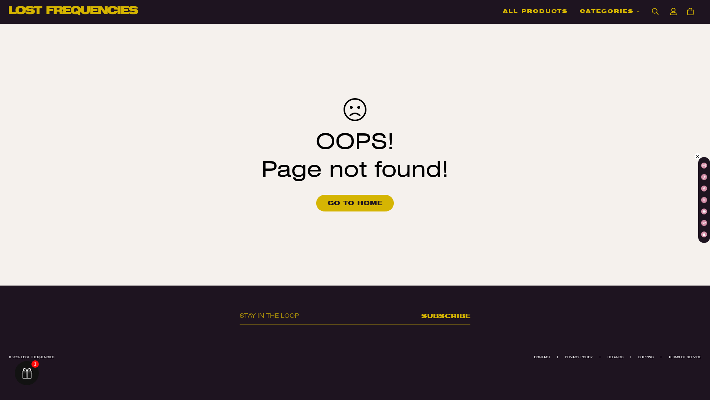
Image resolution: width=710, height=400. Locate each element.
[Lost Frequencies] (73, 11)
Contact (542, 357)
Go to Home (355, 203)
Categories (607, 11)
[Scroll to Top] (695, 359)
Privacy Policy (579, 357)
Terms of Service (685, 357)
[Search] (655, 11)
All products (535, 11)
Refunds (615, 357)
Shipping (646, 357)
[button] (690, 11)
